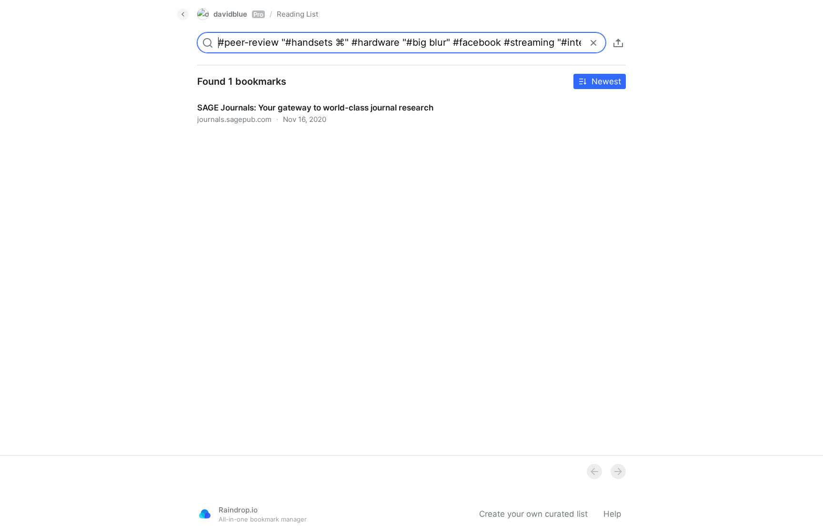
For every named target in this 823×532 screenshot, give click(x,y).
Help (612, 514)
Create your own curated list (533, 514)
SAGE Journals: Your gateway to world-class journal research (306, 99)
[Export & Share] (618, 42)
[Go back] (183, 14)
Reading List (297, 14)
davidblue (238, 14)
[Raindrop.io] (204, 514)
